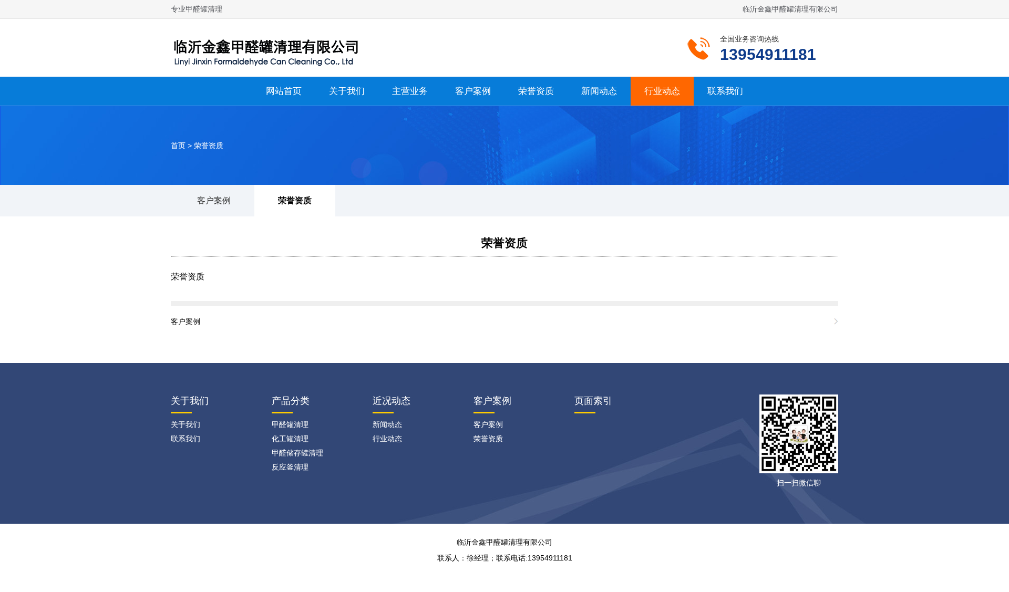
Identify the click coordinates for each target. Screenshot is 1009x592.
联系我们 (725, 91)
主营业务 (410, 91)
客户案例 (473, 91)
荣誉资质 (536, 91)
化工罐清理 (290, 438)
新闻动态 (599, 91)
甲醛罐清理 (290, 424)
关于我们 (347, 91)
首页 (178, 145)
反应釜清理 (290, 467)
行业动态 (662, 91)
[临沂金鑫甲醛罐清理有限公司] (270, 46)
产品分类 (291, 401)
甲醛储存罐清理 (297, 453)
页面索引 (593, 401)
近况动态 (391, 401)
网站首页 (284, 91)
